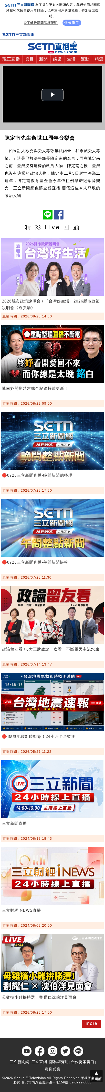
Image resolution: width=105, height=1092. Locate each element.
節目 (29, 59)
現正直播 (11, 59)
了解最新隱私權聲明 (42, 22)
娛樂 (57, 59)
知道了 (73, 22)
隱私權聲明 (59, 1062)
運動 (85, 59)
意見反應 (52, 1069)
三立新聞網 (19, 1062)
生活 (71, 59)
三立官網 (39, 1062)
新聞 (43, 59)
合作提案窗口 (82, 1062)
